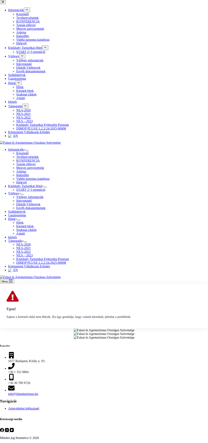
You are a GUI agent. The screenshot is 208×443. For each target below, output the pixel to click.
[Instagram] (7, 431)
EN (15, 270)
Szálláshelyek (17, 211)
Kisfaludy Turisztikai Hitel (25, 186)
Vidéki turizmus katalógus (33, 178)
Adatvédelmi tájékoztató (23, 408)
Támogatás (15, 240)
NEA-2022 (23, 251)
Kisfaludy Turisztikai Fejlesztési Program (42, 259)
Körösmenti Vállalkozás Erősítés (29, 266)
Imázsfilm (22, 175)
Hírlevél (21, 182)
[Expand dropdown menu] (27, 150)
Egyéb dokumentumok (31, 208)
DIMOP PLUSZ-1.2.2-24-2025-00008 (41, 262)
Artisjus (21, 171)
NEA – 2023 (24, 255)
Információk (16, 149)
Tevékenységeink (27, 157)
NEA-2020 (23, 244)
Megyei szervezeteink (30, 167)
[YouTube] (12, 431)
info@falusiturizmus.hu (23, 394)
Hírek (11, 219)
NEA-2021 (23, 248)
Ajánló (20, 233)
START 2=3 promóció (30, 189)
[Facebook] (2, 431)
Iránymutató (24, 200)
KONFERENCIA (28, 160)
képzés (12, 237)
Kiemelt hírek (25, 226)
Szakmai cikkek (26, 230)
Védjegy (13, 193)
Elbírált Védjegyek (28, 204)
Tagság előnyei (26, 164)
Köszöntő (22, 153)
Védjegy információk (29, 197)
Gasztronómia (17, 215)
